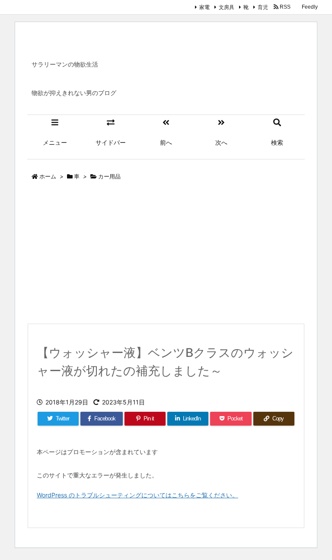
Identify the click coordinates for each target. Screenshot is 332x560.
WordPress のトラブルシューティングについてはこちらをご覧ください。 (137, 495)
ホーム (47, 176)
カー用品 (109, 176)
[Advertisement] (166, 254)
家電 (204, 7)
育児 (263, 7)
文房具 (226, 7)
